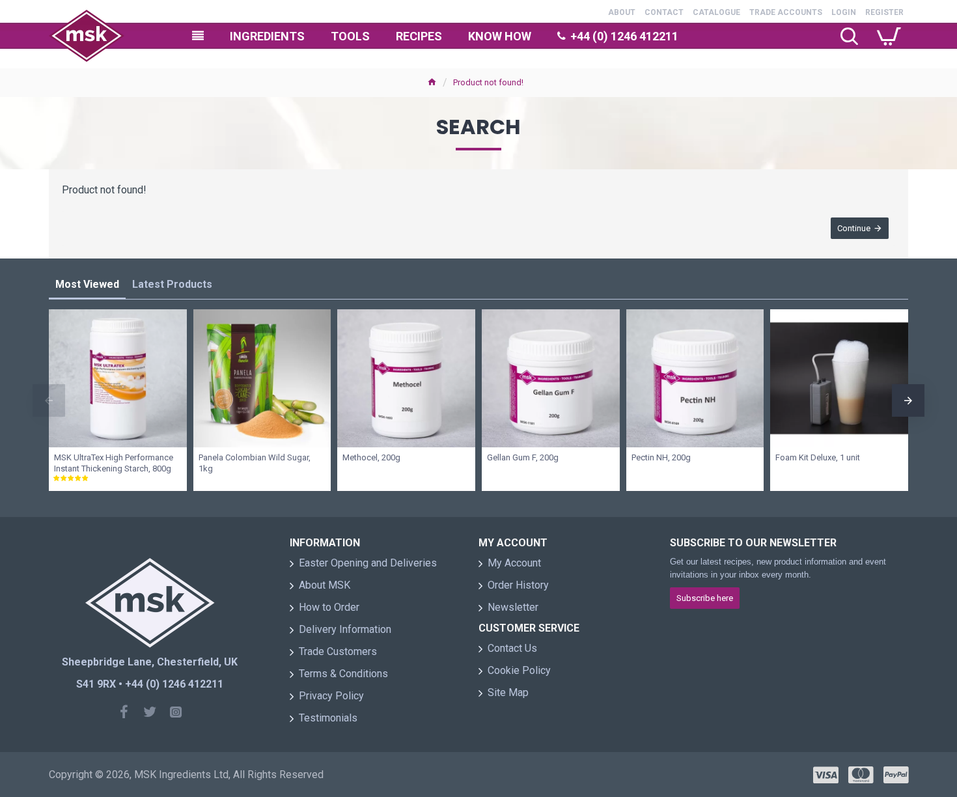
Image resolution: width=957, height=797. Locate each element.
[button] (49, 400)
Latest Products (172, 284)
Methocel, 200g (371, 457)
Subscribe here (704, 598)
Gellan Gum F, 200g (523, 457)
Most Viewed (87, 284)
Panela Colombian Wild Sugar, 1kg (255, 463)
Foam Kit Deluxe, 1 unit (817, 457)
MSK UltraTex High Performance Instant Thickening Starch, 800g (113, 463)
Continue (853, 228)
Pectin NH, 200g (661, 457)
